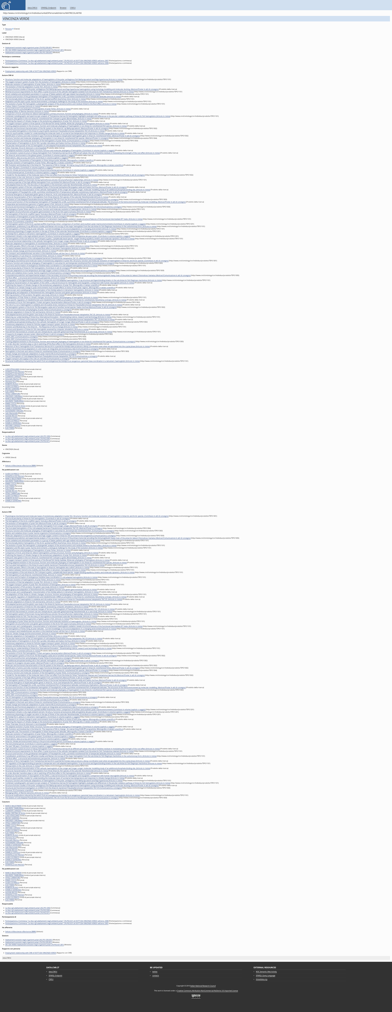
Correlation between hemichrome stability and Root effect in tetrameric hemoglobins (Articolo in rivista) (45, 248)
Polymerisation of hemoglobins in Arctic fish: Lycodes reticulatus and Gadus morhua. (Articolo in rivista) (45, 143)
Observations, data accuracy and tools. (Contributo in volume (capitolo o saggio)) (36, 158)
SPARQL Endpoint (48, 7)
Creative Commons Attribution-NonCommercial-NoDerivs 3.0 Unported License (207, 991)
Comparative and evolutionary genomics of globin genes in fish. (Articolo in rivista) (37, 204)
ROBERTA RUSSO (11, 384)
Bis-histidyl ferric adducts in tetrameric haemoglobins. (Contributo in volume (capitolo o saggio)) (42, 234)
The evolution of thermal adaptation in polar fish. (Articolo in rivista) (31, 87)
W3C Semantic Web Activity (266, 971)
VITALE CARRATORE (12, 394)
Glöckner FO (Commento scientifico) (19, 221)
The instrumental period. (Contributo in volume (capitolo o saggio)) (31, 172)
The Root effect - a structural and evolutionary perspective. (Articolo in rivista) (35, 278)
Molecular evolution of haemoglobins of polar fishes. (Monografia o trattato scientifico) (39, 163)
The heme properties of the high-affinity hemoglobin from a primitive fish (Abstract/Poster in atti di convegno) (48, 182)
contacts (155, 975)
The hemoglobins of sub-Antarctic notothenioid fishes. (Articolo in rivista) (33, 256)
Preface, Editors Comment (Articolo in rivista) (22, 106)
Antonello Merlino (12, 379)
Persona (8, 29)
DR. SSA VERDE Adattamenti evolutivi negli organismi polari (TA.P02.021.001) (34, 50)
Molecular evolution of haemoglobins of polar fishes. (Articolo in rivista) (33, 84)
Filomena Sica (10, 381)
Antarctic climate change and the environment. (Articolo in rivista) (30, 251)
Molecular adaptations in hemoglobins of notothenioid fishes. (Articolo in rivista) (36, 243)
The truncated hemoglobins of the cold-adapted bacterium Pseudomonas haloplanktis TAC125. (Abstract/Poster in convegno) (53, 258)
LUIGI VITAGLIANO (12, 369)
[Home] (12, 5)
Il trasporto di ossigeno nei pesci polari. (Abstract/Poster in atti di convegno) (34, 334)
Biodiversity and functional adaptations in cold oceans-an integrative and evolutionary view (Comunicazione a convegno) (51, 349)
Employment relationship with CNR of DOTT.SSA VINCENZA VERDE (30, 71)
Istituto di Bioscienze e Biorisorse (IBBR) (20, 465)
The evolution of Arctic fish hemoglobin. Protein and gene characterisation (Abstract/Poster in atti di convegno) (48, 302)
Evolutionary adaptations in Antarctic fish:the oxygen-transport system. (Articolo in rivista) (40, 324)
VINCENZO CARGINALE (14, 396)
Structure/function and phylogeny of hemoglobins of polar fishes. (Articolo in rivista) (38, 109)
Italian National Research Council (203, 986)
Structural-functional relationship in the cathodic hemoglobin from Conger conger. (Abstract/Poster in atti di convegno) (51, 241)
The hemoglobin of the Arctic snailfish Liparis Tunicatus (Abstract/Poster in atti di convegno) (40, 214)
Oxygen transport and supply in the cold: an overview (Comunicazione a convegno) (37, 359)
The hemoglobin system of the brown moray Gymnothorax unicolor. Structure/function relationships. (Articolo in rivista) (51, 180)
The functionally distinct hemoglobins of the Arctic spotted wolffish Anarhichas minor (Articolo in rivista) (45, 99)
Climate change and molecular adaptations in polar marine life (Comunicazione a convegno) (40, 354)
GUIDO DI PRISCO (12, 386)
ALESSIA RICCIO (11, 416)
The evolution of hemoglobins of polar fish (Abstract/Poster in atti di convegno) (36, 216)
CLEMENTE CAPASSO (13, 376)
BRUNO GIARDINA (12, 389)
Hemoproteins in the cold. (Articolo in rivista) (22, 177)
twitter (155, 971)
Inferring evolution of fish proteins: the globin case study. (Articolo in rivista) (34, 295)
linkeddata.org (261, 979)
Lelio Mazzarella (11, 413)
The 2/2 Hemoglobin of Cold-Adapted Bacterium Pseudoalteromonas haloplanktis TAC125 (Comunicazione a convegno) (51, 356)
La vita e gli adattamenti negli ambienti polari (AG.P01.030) (27, 436)
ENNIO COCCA (10, 403)
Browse (63, 7)
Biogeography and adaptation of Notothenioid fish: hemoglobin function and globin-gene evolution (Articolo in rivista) (51, 292)
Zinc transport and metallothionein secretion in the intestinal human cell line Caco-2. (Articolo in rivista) (45, 253)
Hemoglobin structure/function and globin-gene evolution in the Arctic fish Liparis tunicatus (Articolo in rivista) (48, 212)
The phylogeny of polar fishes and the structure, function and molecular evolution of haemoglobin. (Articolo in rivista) (50, 209)
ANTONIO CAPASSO (12, 425)
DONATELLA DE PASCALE (14, 372)
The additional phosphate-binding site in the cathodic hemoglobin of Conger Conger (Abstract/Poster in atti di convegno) (52, 322)
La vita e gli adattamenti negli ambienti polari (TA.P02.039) (27, 439)
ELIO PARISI (9, 391)
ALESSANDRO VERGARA (14, 411)
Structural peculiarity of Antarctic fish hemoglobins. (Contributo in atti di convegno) (37, 268)
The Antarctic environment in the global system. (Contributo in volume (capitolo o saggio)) (40, 155)
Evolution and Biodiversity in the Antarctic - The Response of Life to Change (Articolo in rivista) (41, 327)
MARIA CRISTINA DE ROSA (15, 406)
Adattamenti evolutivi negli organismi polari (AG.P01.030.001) (28, 52)
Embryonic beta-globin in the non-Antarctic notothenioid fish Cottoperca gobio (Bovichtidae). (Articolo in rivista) (48, 118)
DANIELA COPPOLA (12, 418)
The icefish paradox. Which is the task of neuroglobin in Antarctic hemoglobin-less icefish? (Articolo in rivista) (47, 246)
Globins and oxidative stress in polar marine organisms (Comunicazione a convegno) (38, 273)
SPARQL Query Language (265, 975)
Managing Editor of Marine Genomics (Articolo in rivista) (27, 111)
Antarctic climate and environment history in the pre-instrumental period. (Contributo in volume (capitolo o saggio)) (50, 170)
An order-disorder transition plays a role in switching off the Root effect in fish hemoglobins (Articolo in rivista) (48, 344)
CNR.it (73, 7)
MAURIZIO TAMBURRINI (14, 401)
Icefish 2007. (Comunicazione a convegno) (21, 336)
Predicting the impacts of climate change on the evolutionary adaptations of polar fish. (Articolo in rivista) (46, 121)
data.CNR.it (32, 7)
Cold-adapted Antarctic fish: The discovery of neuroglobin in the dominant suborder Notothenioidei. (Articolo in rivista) (51, 185)
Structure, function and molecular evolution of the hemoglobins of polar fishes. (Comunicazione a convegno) (47, 141)
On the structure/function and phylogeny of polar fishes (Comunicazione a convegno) (38, 310)
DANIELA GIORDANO (13, 408)
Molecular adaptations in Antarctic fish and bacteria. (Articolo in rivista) (32, 312)
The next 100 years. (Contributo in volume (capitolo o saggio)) (29, 167)
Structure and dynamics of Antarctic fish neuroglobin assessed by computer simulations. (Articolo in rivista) (46, 329)
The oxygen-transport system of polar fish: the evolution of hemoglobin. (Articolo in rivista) (40, 82)
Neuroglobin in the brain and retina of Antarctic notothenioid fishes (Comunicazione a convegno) (42, 351)
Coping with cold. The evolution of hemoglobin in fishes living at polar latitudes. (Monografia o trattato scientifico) (49, 160)
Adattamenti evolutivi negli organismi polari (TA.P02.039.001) (28, 47)
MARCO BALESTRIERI (13, 399)
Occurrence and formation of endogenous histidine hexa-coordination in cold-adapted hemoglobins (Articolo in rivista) (51, 265)
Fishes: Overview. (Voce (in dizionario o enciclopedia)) (25, 148)
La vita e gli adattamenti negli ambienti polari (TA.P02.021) (27, 441)
